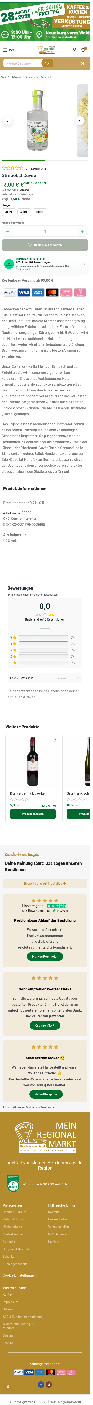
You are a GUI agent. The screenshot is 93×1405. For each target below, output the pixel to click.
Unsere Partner (58, 1219)
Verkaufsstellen (58, 1227)
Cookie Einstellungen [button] (19, 1275)
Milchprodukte (12, 1227)
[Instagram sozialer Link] (49, 1384)
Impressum (10, 1302)
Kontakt (53, 1212)
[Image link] (45, 1372)
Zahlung (8, 1343)
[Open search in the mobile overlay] (28, 63)
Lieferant (16, 77)
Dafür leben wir (58, 1234)
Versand (24, 189)
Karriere (53, 1242)
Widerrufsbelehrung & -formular (19, 1326)
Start (3, 77)
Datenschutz (11, 1309)
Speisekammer (13, 1234)
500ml (40, 212)
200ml (9, 212)
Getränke (9, 1242)
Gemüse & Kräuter (15, 1212)
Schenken (9, 1256)
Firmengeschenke (15, 1264)
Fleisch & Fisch (13, 1219)
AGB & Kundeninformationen (22, 1316)
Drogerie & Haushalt (16, 1249)
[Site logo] (46, 49)
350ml (24, 212)
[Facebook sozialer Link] (41, 1384)
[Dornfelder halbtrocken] (33, 761)
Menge (6, 205)
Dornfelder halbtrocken (28, 793)
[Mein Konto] (74, 50)
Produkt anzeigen (33, 814)
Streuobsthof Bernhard (38, 77)
